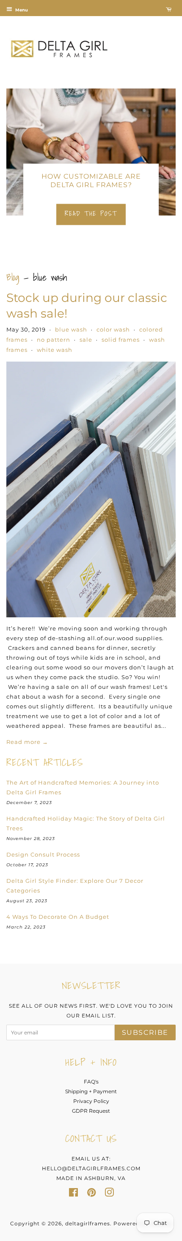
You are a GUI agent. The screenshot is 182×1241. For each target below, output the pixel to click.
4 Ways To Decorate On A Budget (57, 916)
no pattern (53, 339)
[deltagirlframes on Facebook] (73, 1194)
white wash (54, 349)
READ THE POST (91, 213)
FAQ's (91, 1081)
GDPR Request (91, 1111)
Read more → (27, 741)
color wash (113, 329)
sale (86, 339)
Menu (21, 10)
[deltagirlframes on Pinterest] (91, 1194)
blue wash (71, 329)
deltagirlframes (87, 1223)
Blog (12, 277)
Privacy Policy (91, 1101)
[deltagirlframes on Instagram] (109, 1194)
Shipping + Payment (91, 1091)
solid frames (121, 339)
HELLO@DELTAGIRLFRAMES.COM (91, 1168)
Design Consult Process (43, 854)
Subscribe (145, 1032)
